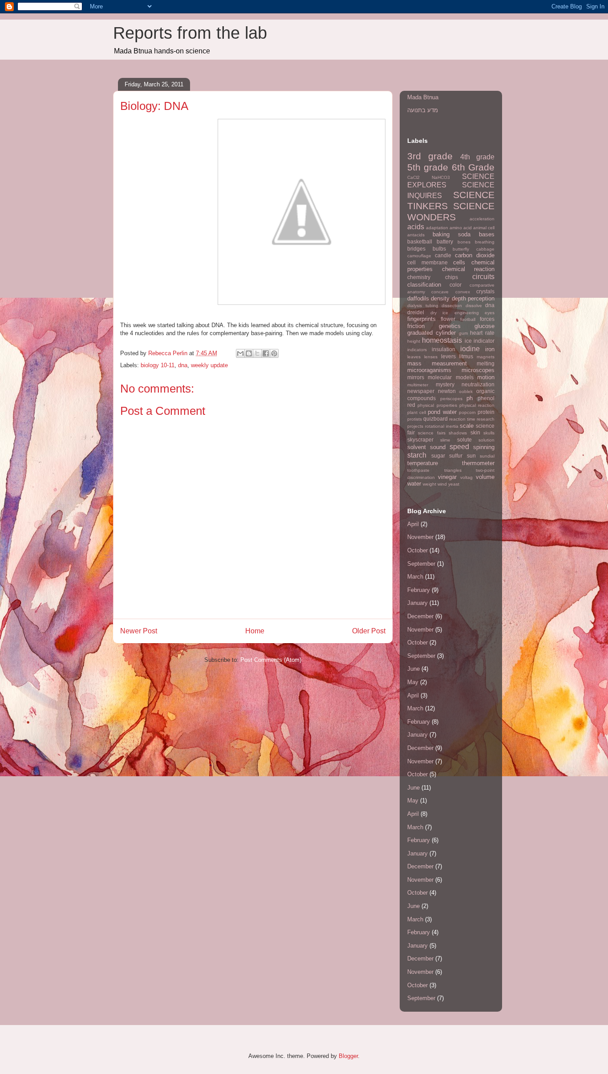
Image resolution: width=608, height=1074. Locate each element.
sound (438, 447)
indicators (417, 349)
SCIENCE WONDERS (451, 211)
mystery (445, 384)
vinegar (447, 477)
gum (463, 333)
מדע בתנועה (422, 110)
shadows (458, 432)
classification (424, 284)
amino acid (461, 227)
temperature (422, 463)
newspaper (420, 391)
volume (485, 477)
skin (475, 432)
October (417, 550)
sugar (438, 455)
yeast (453, 484)
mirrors (415, 377)
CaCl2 (413, 177)
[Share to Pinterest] (274, 353)
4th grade (477, 157)
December (420, 616)
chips (451, 277)
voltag (466, 477)
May (412, 682)
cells (459, 262)
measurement (449, 363)
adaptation (437, 227)
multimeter (417, 384)
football (467, 319)
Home (254, 631)
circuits (483, 276)
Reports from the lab (190, 33)
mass (414, 363)
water (414, 483)
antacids (416, 234)
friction (416, 326)
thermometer (478, 463)
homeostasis (442, 340)
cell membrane (427, 262)
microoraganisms (429, 370)
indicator (484, 341)
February (418, 590)
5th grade (427, 167)
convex (462, 291)
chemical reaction (468, 269)
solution (486, 440)
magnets (486, 356)
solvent (416, 447)
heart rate (482, 333)
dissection (452, 305)
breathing (485, 241)
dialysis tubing (422, 305)
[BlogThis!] (248, 353)
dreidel (415, 312)
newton (447, 391)
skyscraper (420, 439)
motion (486, 377)
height (413, 341)
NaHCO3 (441, 177)
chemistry (418, 277)
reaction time (462, 419)
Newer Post (138, 631)
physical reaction (477, 405)
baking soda (451, 234)
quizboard (435, 418)
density (440, 298)
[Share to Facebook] (265, 353)
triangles (453, 470)
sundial (487, 456)
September (421, 563)
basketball (419, 241)
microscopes (478, 370)
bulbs (439, 248)
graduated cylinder (431, 332)
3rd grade (430, 156)
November (420, 537)
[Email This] (240, 353)
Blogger (348, 1056)
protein (486, 412)
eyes (490, 312)
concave (440, 291)
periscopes (451, 398)
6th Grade (473, 167)
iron (490, 349)
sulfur (455, 455)
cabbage (485, 249)
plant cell (416, 412)
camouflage (419, 255)
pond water (442, 412)
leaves (414, 356)
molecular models (450, 377)
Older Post (368, 631)
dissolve (474, 305)
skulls (489, 432)
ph (469, 398)
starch (416, 455)
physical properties (437, 405)
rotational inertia (441, 426)
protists (414, 419)
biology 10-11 (157, 365)
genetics (450, 326)
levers (448, 356)
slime (445, 440)
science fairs (431, 432)
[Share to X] (257, 353)
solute (464, 439)
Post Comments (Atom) (270, 660)
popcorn (467, 412)
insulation (443, 349)
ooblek (466, 391)
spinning (484, 447)
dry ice (439, 312)
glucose (484, 326)
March (415, 576)
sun (471, 455)
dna (182, 365)
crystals (485, 291)
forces (487, 319)
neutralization (478, 384)
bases (487, 234)
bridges (416, 248)
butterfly (461, 249)
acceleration (482, 218)
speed (459, 446)
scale (467, 425)
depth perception (473, 298)
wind (442, 484)
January (417, 603)
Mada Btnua (422, 97)
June (413, 668)
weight (429, 484)
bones (464, 241)
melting (486, 363)
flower (448, 319)
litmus (466, 356)
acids (415, 227)
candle (443, 255)
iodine (470, 349)
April (413, 524)
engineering (466, 312)
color (456, 285)
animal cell (484, 227)
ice (468, 341)
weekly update (209, 365)
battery (445, 241)
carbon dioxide (475, 255)
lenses (431, 356)
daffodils (418, 298)
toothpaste (418, 470)
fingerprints (421, 319)
